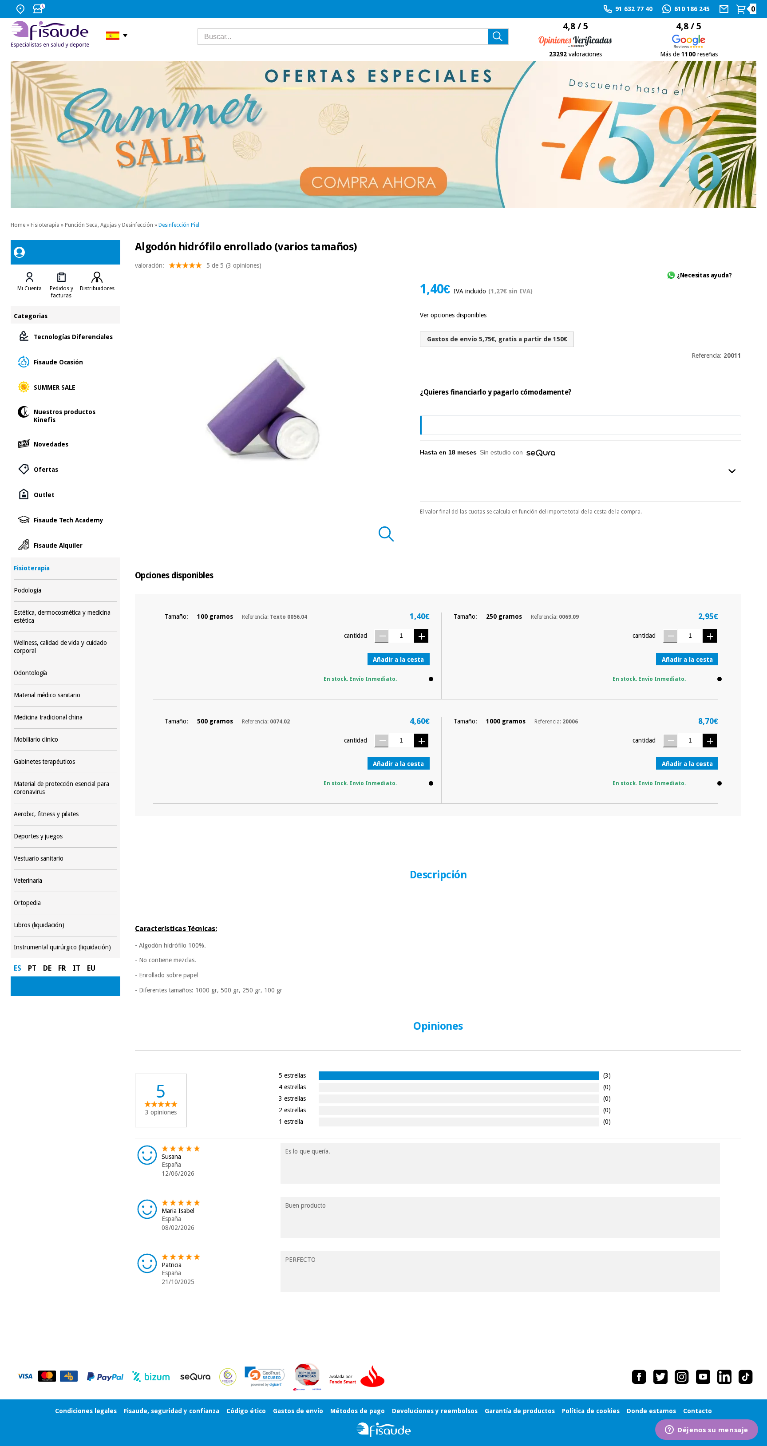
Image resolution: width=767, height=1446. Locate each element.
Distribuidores (97, 288)
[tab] (29, 285)
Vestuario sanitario (65, 858)
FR (62, 968)
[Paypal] (105, 1376)
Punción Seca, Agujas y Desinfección (109, 225)
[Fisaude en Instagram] (682, 1377)
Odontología (65, 673)
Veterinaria (65, 881)
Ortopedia (65, 903)
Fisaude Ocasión (65, 361)
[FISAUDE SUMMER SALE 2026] (383, 134)
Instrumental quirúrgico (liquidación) (65, 947)
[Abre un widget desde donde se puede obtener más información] (706, 1430)
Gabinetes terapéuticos (65, 762)
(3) (607, 1075)
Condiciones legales (86, 1410)
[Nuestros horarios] (39, 9)
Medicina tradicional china (65, 717)
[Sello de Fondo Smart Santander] (359, 1377)
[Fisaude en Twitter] (660, 1377)
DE (47, 968)
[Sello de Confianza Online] (228, 1377)
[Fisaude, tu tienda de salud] (52, 35)
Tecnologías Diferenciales (65, 336)
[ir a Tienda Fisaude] (384, 1429)
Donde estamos (651, 1410)
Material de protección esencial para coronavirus (65, 788)
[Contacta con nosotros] (725, 9)
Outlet (65, 494)
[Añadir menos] (381, 636)
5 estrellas (292, 1075)
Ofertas (65, 469)
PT (32, 968)
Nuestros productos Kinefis (65, 415)
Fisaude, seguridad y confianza (171, 1410)
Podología (65, 590)
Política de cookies (591, 1410)
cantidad (355, 635)
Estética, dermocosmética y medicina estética (65, 617)
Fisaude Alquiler (65, 544)
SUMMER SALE (65, 386)
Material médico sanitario (65, 695)
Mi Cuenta (29, 288)
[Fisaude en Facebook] (639, 1377)
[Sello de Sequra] (195, 1376)
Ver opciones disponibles (453, 315)
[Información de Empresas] (307, 1376)
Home (18, 225)
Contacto (697, 1410)
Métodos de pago (357, 1410)
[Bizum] (151, 1377)
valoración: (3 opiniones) (198, 265)
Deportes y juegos (65, 836)
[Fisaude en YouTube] (703, 1377)
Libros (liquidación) (65, 925)
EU (91, 968)
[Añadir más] (421, 636)
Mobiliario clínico (65, 740)
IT (76, 968)
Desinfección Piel (178, 225)
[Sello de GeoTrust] (264, 1376)
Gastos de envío (298, 1410)
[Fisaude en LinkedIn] (724, 1377)
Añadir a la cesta (398, 659)
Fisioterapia (45, 225)
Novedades (65, 443)
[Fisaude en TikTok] (746, 1377)
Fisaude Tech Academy (65, 519)
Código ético (246, 1410)
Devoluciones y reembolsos (435, 1410)
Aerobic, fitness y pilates (65, 814)
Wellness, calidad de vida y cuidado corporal (65, 647)
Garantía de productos (520, 1410)
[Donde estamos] (21, 9)
